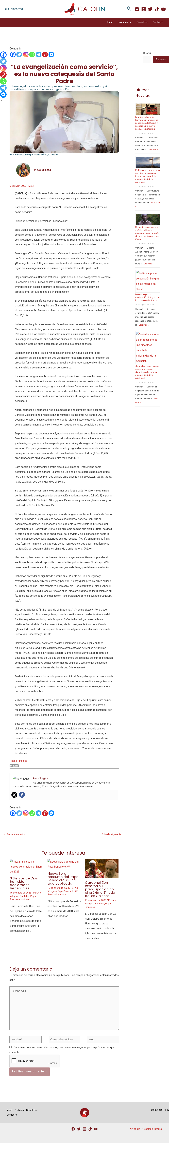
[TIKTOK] (156, 9)
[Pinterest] (45, 54)
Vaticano (25, 899)
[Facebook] (137, 9)
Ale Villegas (44, 169)
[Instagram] (143, 9)
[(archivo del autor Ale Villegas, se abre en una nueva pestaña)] (23, 169)
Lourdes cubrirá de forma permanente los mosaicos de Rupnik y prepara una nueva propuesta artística (146, 123)
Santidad (24, 896)
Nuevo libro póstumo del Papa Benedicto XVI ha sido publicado (63, 878)
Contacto (158, 22)
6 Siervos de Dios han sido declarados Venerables (24, 883)
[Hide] (1, 101)
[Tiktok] (90, 1129)
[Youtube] (163, 9)
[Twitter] (150, 9)
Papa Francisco (18, 760)
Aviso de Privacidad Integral (146, 1128)
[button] (129, 9)
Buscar (160, 59)
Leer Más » (153, 150)
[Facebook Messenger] (51, 54)
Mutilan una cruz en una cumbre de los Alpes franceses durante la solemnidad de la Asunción (147, 176)
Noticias (123, 22)
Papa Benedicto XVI (68, 891)
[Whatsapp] (32, 54)
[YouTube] (96, 1129)
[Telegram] (38, 54)
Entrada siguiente (113, 834)
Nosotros (142, 22)
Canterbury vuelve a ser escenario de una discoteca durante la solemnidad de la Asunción (147, 372)
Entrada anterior (14, 834)
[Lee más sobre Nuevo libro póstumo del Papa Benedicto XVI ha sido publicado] (64, 864)
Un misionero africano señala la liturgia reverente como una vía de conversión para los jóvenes (147, 233)
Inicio (110, 22)
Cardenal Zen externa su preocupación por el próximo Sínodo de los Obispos (100, 889)
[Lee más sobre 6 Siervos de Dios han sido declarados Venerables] (26, 866)
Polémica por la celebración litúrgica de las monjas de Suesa (147, 297)
